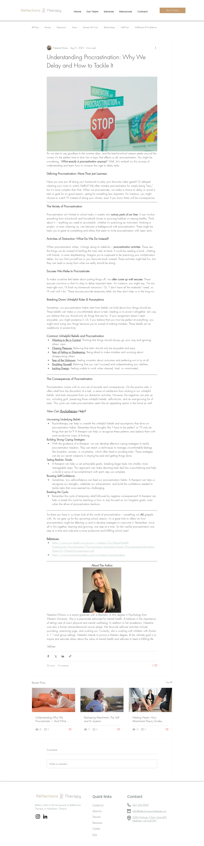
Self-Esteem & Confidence (146, 27)
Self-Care (125, 27)
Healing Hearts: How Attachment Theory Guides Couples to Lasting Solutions (148, 719)
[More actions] (155, 48)
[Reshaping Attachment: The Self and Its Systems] (102, 700)
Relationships (109, 27)
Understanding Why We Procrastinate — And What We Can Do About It (53, 719)
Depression (61, 27)
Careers (96, 828)
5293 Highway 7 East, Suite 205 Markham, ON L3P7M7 (149, 819)
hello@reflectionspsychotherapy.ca (149, 811)
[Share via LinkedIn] (62, 656)
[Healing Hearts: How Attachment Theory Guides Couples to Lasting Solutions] (150, 700)
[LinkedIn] (45, 816)
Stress (74, 27)
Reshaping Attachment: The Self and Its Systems (101, 719)
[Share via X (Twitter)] (55, 656)
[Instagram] (38, 816)
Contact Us (97, 805)
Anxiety (48, 27)
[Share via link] (70, 656)
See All (169, 682)
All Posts (35, 27)
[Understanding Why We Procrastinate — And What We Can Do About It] (53, 700)
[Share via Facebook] (48, 656)
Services (96, 816)
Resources (97, 822)
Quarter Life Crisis (90, 27)
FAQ (94, 834)
